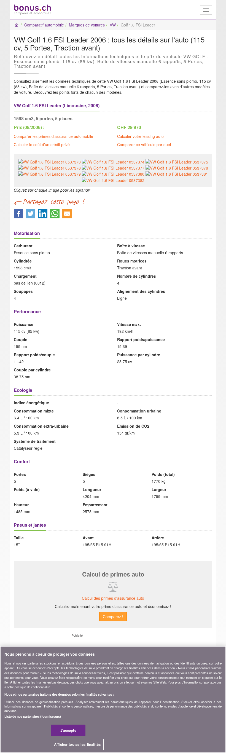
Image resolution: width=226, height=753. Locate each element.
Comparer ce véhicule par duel (144, 144)
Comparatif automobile (44, 25)
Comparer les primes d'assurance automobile (53, 136)
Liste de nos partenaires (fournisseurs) (32, 716)
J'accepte (68, 730)
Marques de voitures (87, 25)
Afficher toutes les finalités (77, 744)
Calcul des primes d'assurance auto (113, 598)
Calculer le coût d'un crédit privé (42, 144)
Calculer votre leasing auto (140, 136)
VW (113, 25)
